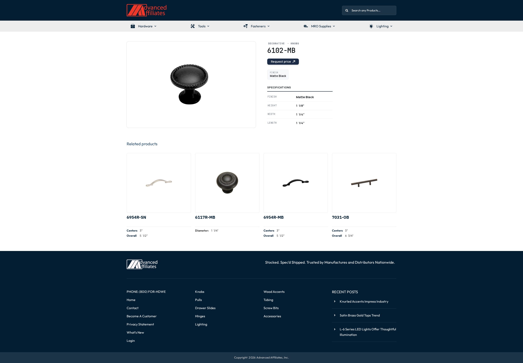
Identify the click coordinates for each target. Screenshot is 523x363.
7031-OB (340, 217)
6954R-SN (136, 217)
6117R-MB (205, 217)
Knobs (295, 43)
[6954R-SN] (159, 183)
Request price (281, 61)
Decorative (276, 43)
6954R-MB (274, 217)
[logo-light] (142, 261)
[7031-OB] (364, 183)
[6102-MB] (191, 84)
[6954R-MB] (296, 183)
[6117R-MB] (227, 183)
